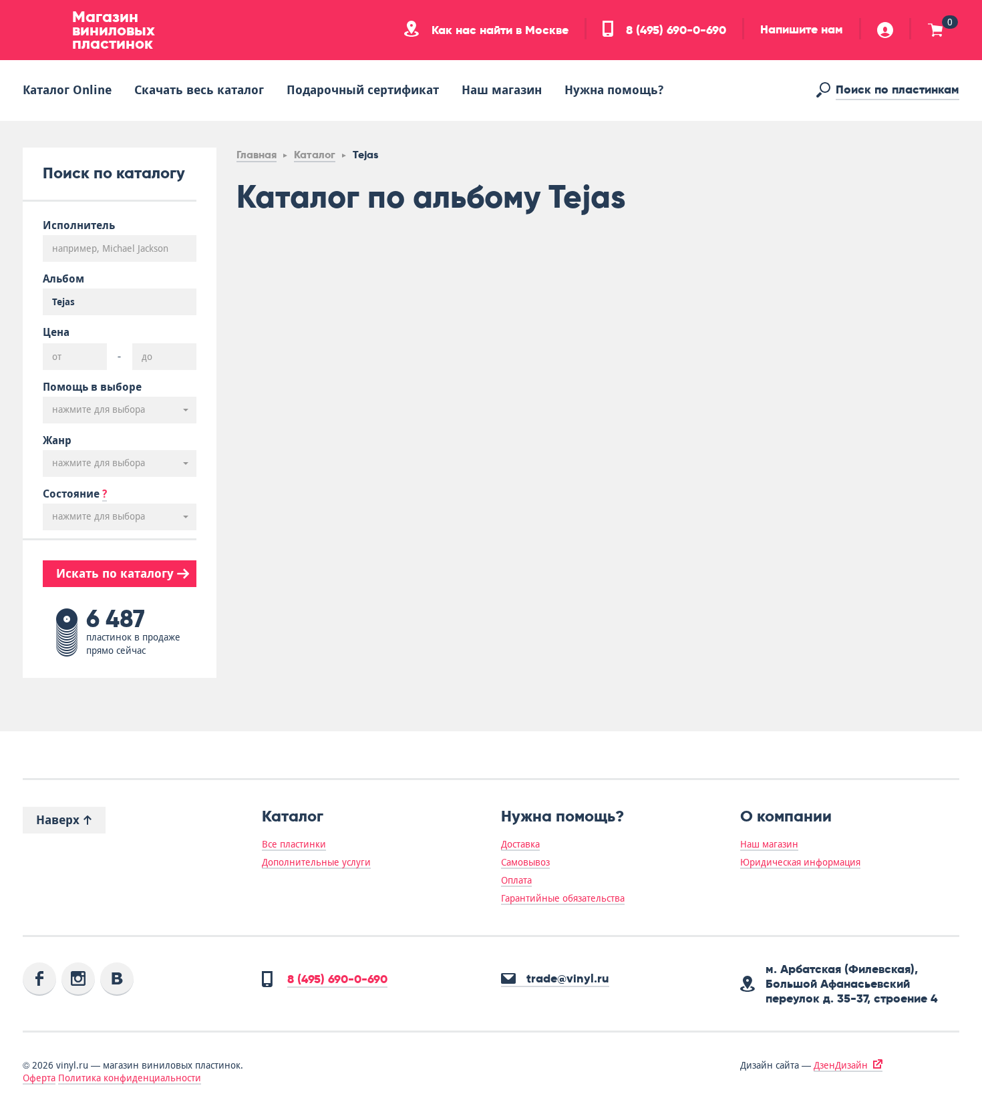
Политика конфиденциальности (129, 1078)
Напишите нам (801, 29)
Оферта (39, 1078)
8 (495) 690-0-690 (674, 30)
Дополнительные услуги (316, 862)
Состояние (75, 494)
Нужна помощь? (613, 90)
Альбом (63, 279)
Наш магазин (502, 90)
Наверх (59, 820)
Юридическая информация (800, 862)
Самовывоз (525, 862)
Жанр (57, 440)
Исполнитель (79, 225)
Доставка (520, 844)
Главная (256, 154)
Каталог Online (67, 90)
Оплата (516, 880)
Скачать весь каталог (199, 90)
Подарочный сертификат (363, 90)
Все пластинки (294, 844)
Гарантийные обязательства (563, 898)
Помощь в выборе (92, 387)
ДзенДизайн (841, 1065)
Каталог (314, 154)
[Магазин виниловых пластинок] (43, 30)
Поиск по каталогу (114, 172)
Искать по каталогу (116, 573)
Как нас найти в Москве (498, 30)
